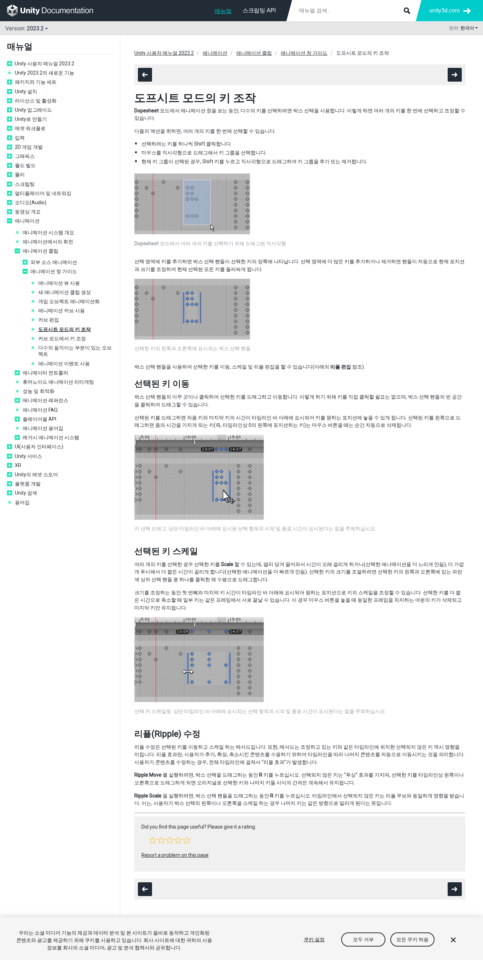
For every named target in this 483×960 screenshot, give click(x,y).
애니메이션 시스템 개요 (48, 232)
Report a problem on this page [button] (175, 855)
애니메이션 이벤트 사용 (64, 363)
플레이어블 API (39, 419)
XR (18, 465)
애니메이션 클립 (40, 251)
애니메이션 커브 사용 (61, 310)
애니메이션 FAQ (40, 410)
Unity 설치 (26, 91)
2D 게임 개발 (29, 147)
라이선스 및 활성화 (36, 101)
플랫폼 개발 (28, 484)
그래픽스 (25, 156)
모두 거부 (363, 939)
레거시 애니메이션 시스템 (51, 437)
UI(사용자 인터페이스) (39, 446)
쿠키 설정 (314, 939)
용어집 (22, 502)
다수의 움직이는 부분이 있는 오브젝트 (75, 351)
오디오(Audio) (30, 202)
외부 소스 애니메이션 (53, 262)
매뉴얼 (223, 11)
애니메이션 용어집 (43, 428)
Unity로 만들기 (31, 119)
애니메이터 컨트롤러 (45, 373)
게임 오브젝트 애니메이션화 (69, 301)
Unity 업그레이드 (33, 110)
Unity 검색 (26, 493)
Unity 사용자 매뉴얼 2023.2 (44, 63)
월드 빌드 (25, 165)
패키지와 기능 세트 (36, 82)
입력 (20, 138)
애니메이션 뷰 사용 (59, 283)
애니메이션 (27, 221)
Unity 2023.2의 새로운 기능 (44, 73)
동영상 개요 (28, 211)
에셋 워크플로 (30, 128)
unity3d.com (444, 10)
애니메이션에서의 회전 (48, 242)
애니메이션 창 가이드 (53, 271)
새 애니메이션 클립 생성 (64, 292)
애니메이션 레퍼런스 (45, 400)
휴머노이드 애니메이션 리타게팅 (58, 382)
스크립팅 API (259, 10)
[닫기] (453, 940)
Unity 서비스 (28, 456)
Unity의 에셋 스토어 (36, 474)
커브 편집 (48, 320)
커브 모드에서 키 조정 (62, 338)
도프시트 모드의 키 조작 (64, 329)
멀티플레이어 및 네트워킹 (43, 193)
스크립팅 (25, 184)
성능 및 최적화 (38, 391)
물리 (20, 174)
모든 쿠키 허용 (412, 939)
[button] (153, 840)
